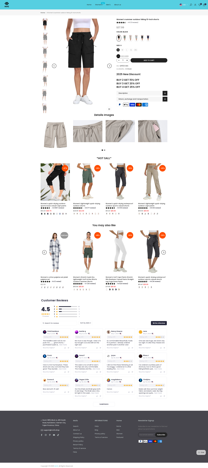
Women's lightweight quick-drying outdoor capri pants (151, 204)
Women (119, 434)
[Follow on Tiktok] (58, 435)
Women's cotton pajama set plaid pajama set (54, 278)
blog (96, 430)
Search (75, 426)
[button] (127, 22)
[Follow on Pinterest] (50, 435)
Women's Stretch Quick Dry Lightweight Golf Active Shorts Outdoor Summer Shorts (85, 279)
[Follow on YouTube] (54, 435)
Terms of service (79, 448)
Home (89, 5)
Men (118, 430)
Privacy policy (78, 441)
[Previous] (54, 66)
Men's (108, 5)
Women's (99, 4)
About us (117, 5)
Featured (119, 437)
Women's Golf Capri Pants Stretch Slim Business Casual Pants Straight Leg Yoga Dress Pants (120, 279)
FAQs (75, 452)
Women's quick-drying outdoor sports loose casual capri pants (53, 204)
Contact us (77, 434)
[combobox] (86, 323)
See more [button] (63, 345)
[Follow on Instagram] (46, 435)
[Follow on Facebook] (42, 435)
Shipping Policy (78, 437)
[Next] (109, 66)
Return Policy (78, 445)
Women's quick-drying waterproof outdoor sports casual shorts (119, 204)
